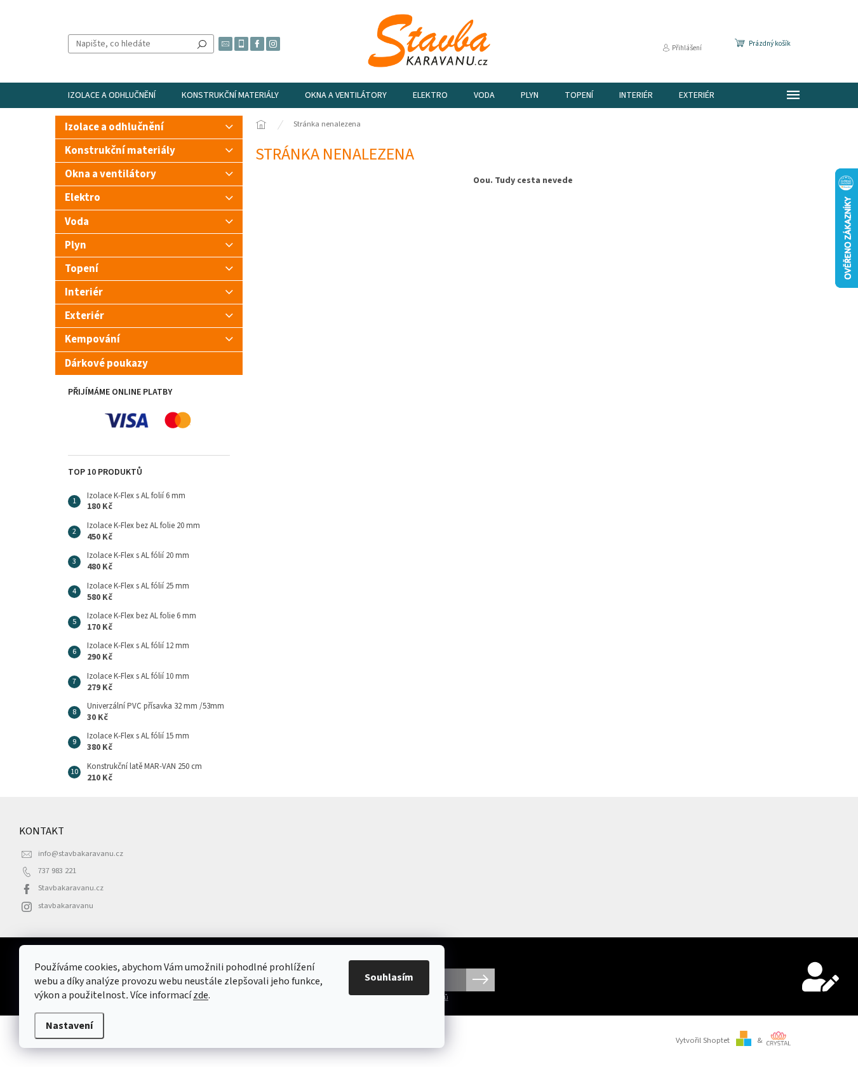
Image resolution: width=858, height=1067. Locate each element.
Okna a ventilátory (110, 174)
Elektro (82, 197)
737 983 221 (57, 870)
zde (200, 995)
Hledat (202, 44)
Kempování (92, 339)
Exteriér (84, 315)
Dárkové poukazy (106, 363)
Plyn (75, 245)
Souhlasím (389, 977)
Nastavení (69, 1026)
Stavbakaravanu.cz (71, 888)
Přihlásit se (480, 979)
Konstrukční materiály (120, 150)
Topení (81, 268)
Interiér (84, 292)
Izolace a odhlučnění (114, 127)
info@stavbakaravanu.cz (80, 853)
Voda (77, 221)
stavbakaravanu (65, 905)
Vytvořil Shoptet (703, 1040)
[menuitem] (111, 95)
